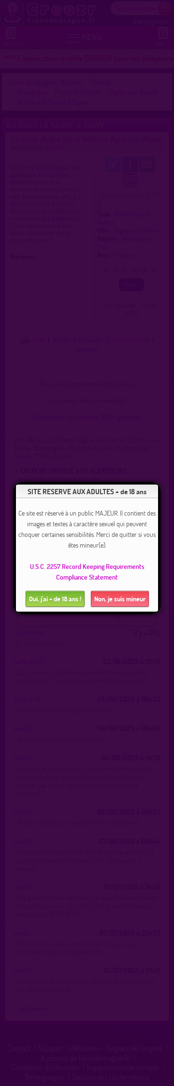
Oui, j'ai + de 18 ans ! (55, 598)
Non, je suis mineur (119, 598)
